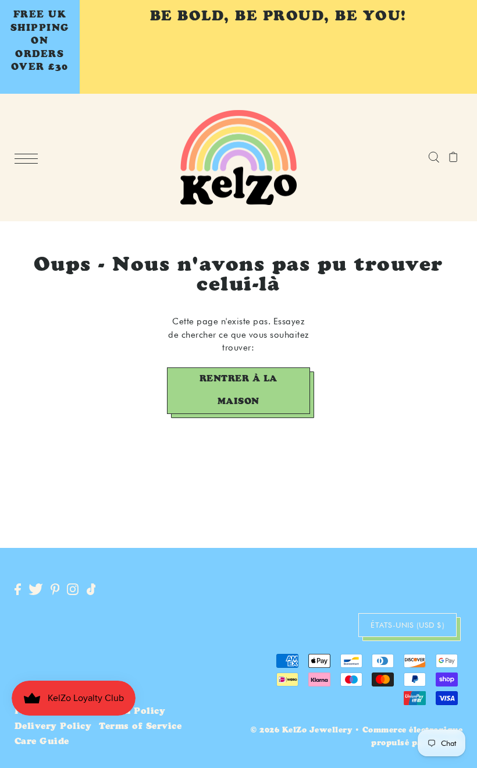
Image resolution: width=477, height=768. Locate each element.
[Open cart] (453, 157)
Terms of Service (140, 727)
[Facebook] (18, 590)
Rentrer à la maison (238, 390)
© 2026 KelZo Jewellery (301, 731)
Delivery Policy (53, 727)
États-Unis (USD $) (407, 624)
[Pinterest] (55, 590)
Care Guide (42, 742)
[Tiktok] (91, 590)
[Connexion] (433, 157)
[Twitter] (36, 590)
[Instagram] (73, 590)
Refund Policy (130, 711)
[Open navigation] (29, 158)
